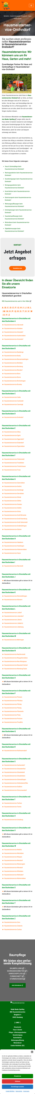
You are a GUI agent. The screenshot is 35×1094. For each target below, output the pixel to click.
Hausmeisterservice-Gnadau (13, 504)
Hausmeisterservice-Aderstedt (13, 325)
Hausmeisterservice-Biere (12, 374)
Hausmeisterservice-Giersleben (14, 493)
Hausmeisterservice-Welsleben (14, 853)
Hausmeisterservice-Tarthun (13, 803)
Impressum (26, 1091)
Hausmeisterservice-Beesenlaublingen (16, 359)
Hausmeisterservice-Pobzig (12, 708)
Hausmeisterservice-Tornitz (12, 807)
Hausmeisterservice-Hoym (12, 553)
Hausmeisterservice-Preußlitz (13, 722)
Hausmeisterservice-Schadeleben (14, 776)
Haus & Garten (17, 1030)
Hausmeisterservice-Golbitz (12, 508)
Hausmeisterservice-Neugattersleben (16, 658)
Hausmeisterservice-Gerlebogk (13, 490)
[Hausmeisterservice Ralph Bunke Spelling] (5, 5)
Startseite (6, 16)
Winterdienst (17, 1043)
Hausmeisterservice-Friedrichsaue (15, 466)
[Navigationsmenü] (31, 5)
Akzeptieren (17, 1076)
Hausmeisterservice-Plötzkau (13, 701)
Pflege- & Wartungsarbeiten (17, 1032)
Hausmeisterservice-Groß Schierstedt (16, 522)
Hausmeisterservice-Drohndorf (13, 417)
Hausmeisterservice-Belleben (13, 363)
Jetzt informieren (16, 985)
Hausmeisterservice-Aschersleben (15, 336)
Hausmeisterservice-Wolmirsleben (15, 878)
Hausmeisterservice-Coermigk (13, 404)
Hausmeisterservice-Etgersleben (14, 446)
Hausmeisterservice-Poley (12, 715)
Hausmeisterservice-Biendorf (13, 370)
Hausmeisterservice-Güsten (12, 529)
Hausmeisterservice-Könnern (13, 600)
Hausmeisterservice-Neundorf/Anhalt (16, 665)
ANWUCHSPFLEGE (16, 973)
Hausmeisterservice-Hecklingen (14, 546)
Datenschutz (19, 1091)
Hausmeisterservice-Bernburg (13, 366)
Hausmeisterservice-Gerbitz (13, 486)
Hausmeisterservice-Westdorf (13, 860)
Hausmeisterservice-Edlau (12, 432)
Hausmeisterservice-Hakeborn (13, 542)
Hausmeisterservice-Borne (12, 377)
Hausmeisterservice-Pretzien (13, 718)
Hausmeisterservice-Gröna (12, 511)
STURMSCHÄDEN (16, 979)
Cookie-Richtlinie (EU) (17, 1045)
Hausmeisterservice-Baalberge (14, 352)
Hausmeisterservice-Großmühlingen (15, 526)
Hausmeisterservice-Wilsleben (13, 871)
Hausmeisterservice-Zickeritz (13, 926)
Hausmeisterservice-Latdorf (13, 612)
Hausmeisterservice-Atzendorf (13, 339)
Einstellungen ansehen (17, 1087)
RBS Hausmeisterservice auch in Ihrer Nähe (15, 301)
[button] (32, 1052)
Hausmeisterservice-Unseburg (13, 820)
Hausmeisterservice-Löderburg (14, 627)
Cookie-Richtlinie (10, 1091)
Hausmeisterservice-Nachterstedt (14, 654)
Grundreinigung (17, 1035)
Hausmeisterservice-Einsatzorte (18, 16)
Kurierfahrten (17, 1038)
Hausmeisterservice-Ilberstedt (13, 566)
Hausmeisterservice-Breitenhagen (15, 381)
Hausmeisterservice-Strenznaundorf (15, 790)
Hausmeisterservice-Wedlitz (13, 850)
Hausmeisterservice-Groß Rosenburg (15, 519)
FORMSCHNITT (15, 976)
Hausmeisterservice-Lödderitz (13, 623)
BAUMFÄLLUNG (16, 968)
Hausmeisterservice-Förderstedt (14, 459)
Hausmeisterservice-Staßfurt (13, 787)
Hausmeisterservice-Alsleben (13, 328)
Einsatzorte (17, 1027)
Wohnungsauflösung (17, 1040)
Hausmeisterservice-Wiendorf (13, 867)
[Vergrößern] (29, 76)
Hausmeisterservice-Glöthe (12, 501)
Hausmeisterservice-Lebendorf (14, 616)
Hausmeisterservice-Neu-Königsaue (15, 661)
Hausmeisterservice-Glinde (12, 497)
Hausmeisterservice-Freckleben (14, 463)
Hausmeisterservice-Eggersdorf (14, 439)
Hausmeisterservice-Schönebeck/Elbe (16, 783)
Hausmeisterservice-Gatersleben (14, 483)
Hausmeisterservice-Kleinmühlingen (15, 596)
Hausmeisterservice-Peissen (13, 697)
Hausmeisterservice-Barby (12, 356)
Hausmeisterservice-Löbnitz (13, 620)
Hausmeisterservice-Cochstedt (13, 401)
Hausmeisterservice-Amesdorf (13, 332)
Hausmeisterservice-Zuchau (13, 929)
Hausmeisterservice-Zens (12, 922)
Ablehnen (17, 1081)
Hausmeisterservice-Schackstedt (14, 772)
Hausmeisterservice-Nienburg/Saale (15, 669)
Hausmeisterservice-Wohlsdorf (13, 875)
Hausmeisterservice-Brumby (13, 384)
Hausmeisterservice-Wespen (13, 857)
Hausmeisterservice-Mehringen (14, 640)
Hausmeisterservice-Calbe (12, 397)
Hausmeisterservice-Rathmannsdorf (15, 750)
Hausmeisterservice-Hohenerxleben (15, 549)
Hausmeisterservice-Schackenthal (14, 769)
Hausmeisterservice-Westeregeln (14, 864)
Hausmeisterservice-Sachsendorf (14, 765)
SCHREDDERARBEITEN (15, 971)
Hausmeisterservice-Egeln (12, 435)
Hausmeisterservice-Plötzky (13, 704)
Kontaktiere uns (17, 268)
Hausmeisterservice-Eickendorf (14, 443)
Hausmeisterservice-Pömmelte (14, 711)
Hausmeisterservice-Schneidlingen (15, 779)
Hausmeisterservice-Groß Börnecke (15, 515)
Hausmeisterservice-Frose (12, 470)
